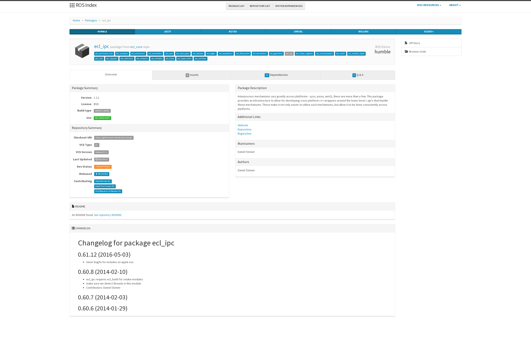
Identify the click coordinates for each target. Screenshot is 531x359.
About (454, 5)
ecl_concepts (122, 53)
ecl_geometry (276, 53)
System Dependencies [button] (288, 5)
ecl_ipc (101, 46)
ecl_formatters (260, 53)
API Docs (414, 43)
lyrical (298, 31)
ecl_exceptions (226, 53)
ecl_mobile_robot (356, 53)
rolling (363, 31)
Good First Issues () (104, 186)
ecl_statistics (127, 58)
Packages (91, 20)
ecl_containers (138, 53)
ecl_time (170, 58)
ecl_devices (198, 53)
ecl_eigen (211, 53)
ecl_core (136, 47)
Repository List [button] (260, 5)
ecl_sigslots (111, 58)
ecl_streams (142, 58)
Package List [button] (237, 5)
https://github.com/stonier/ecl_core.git (113, 137)
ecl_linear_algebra (304, 53)
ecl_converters (155, 53)
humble (102, 31)
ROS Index (86, 4)
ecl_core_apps (182, 53)
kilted (233, 31)
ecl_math (340, 53)
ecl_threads (157, 58)
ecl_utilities (200, 58)
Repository (245, 129)
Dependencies (277, 75)
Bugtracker (245, 133)
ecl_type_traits (184, 58)
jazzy (167, 31)
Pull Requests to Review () (108, 191)
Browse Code (417, 51)
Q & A (358, 75)
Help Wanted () (102, 181)
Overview (111, 74)
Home (76, 20)
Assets (193, 75)
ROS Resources (428, 5)
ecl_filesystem (243, 53)
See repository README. (108, 215)
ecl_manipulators (325, 53)
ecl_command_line (104, 53)
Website (243, 125)
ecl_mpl (99, 58)
